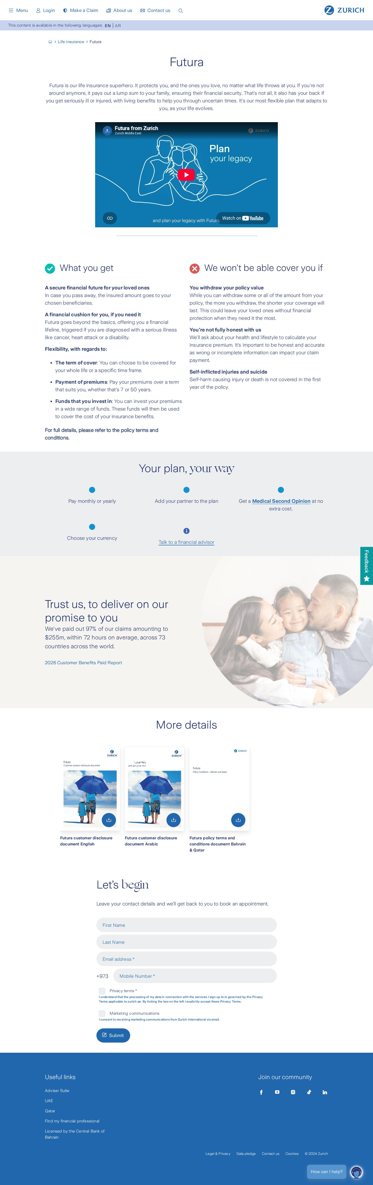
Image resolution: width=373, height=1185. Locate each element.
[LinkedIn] (325, 1092)
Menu (22, 10)
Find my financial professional (72, 1121)
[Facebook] (261, 1092)
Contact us (158, 10)
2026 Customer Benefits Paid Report (83, 662)
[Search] (180, 10)
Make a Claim (84, 10)
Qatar (50, 1111)
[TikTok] (309, 1092)
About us (122, 10)
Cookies (292, 1154)
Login (49, 10)
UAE (49, 1101)
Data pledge (246, 1154)
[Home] (344, 9)
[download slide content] (109, 820)
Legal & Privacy (218, 1154)
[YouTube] (277, 1092)
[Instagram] (293, 1092)
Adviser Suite (57, 1090)
